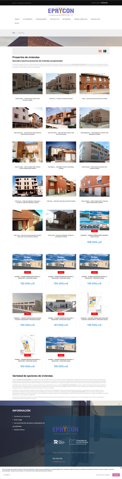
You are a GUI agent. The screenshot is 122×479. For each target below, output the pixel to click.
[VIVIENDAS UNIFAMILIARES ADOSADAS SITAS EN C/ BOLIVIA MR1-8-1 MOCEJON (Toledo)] (94, 303)
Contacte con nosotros (22, 416)
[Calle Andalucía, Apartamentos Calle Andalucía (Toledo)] (27, 118)
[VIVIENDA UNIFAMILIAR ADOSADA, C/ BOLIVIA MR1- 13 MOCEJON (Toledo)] (61, 303)
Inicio (17, 19)
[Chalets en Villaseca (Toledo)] (61, 84)
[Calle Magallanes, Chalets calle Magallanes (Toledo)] (94, 118)
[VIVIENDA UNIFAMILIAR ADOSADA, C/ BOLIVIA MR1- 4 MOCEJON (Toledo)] (27, 262)
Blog (17, 23)
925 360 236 (104, 3)
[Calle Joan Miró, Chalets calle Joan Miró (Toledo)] (61, 118)
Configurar (6, 475)
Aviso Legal (18, 420)
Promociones (41, 19)
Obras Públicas (80, 19)
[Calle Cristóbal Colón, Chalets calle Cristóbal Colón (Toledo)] (27, 152)
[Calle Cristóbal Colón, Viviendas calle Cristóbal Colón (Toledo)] (94, 186)
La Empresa (27, 19)
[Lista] (104, 52)
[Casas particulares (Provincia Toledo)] (94, 84)
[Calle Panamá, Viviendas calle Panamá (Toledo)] (94, 152)
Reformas (67, 19)
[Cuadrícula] (100, 52)
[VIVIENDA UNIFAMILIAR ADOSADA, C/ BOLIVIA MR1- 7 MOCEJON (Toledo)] (61, 344)
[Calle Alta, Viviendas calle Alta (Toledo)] (61, 186)
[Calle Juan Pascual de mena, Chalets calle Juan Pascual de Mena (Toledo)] (27, 220)
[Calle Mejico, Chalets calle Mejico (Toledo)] (61, 152)
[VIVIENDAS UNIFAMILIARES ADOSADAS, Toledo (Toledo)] (94, 220)
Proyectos (54, 19)
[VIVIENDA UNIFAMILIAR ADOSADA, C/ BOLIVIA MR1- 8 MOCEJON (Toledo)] (27, 344)
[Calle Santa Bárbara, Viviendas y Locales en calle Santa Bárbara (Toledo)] (27, 186)
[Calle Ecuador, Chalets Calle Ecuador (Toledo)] (27, 84)
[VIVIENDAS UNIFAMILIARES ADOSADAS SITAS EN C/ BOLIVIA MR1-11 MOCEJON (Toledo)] (27, 303)
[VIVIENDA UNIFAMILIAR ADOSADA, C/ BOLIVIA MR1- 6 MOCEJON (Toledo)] (94, 262)
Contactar (95, 19)
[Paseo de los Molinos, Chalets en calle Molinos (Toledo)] (61, 220)
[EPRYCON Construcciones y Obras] (61, 11)
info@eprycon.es (59, 462)
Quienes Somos (19, 430)
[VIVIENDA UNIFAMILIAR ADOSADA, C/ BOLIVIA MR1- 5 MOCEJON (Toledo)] (61, 262)
